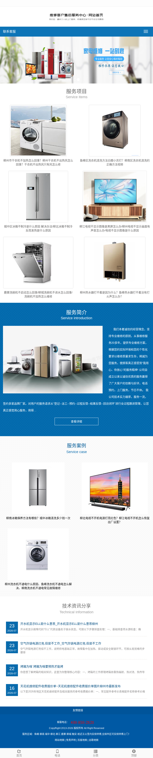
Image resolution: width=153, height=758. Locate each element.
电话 (57, 755)
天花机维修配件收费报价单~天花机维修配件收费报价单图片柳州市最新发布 (70, 686)
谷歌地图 (93, 740)
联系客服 (9, 31)
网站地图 (59, 740)
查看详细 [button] (76, 421)
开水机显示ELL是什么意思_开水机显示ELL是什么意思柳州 (59, 623)
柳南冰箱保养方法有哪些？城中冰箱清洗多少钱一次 (38, 518)
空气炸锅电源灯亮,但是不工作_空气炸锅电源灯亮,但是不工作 (60, 643)
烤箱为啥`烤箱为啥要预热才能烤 (41, 666)
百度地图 (82, 740)
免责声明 (71, 740)
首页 (19, 755)
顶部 (134, 755)
